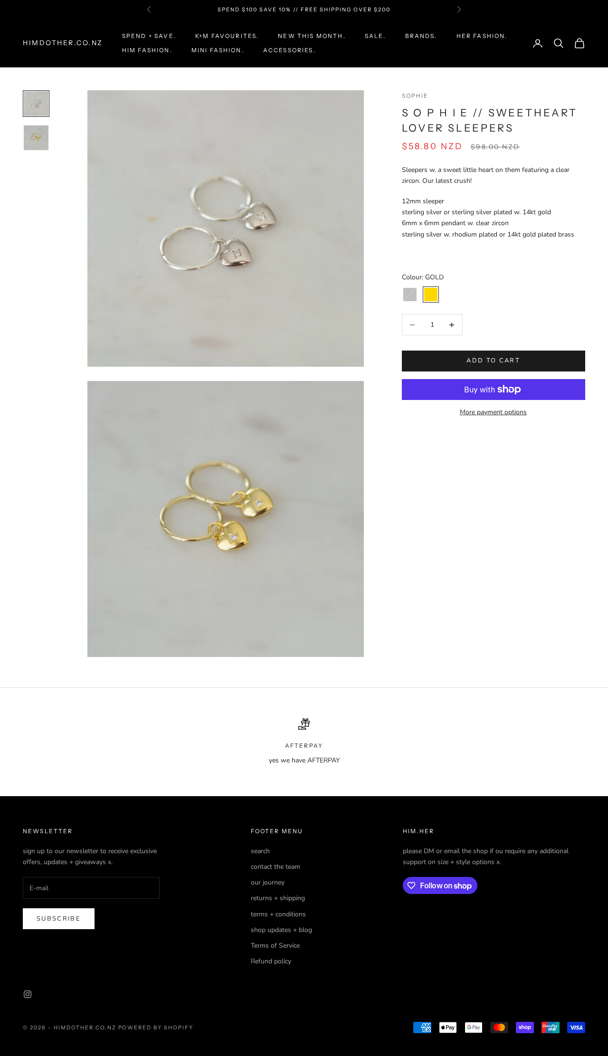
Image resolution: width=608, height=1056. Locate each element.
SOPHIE (415, 95)
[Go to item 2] (36, 137)
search (260, 851)
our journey (268, 882)
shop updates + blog (281, 929)
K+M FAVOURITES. (227, 35)
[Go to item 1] (36, 103)
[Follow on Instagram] (27, 994)
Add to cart (493, 361)
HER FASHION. (482, 35)
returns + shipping (278, 898)
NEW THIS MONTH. (311, 35)
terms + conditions (278, 914)
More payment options (493, 412)
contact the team (275, 866)
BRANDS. (421, 35)
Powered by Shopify (156, 1027)
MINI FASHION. (217, 50)
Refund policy (271, 961)
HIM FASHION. (147, 50)
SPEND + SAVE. (149, 35)
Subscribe (59, 918)
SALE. (375, 35)
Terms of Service (275, 945)
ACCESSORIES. (289, 50)
